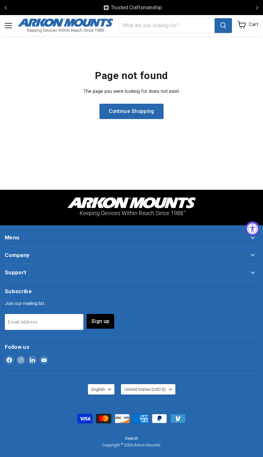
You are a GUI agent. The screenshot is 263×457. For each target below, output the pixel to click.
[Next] (257, 7)
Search (131, 438)
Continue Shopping (131, 111)
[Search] (223, 25)
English (98, 389)
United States (145, 389)
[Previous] (6, 7)
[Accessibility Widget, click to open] (252, 228)
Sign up (100, 321)
